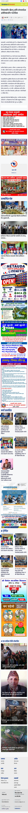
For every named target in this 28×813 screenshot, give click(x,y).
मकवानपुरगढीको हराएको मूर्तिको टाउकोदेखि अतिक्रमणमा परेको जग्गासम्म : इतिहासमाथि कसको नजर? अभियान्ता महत (7, 475)
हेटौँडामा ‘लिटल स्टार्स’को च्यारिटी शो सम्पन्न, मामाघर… (13, 237)
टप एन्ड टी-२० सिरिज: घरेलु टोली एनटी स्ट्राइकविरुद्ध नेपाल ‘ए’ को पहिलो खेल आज (20, 453)
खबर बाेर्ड (6, 17)
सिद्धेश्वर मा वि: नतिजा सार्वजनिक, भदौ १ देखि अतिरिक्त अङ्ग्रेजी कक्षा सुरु (13, 666)
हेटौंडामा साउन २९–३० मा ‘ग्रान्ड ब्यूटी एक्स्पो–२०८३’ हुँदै (13, 721)
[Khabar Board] (8, 4)
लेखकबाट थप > (14, 173)
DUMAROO (17, 808)
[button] (22, 4)
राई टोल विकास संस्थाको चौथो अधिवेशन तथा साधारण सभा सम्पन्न (7, 452)
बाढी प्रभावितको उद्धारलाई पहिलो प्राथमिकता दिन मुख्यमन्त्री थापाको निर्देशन (5, 430)
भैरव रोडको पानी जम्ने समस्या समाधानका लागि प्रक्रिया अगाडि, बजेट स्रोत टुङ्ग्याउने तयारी (13, 694)
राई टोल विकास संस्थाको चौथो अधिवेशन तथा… (12, 257)
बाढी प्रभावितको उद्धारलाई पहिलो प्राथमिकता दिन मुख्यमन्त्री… (14, 217)
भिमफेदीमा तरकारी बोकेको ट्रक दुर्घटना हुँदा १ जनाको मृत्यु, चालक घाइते (13, 749)
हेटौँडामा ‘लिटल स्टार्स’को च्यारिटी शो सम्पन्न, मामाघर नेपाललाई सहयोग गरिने (20, 429)
